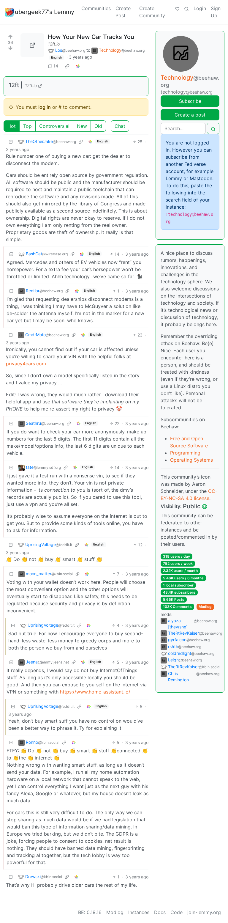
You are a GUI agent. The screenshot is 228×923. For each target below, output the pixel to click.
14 (55, 65)
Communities (96, 8)
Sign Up (216, 11)
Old (98, 126)
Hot (11, 126)
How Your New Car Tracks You (91, 36)
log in (44, 107)
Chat (120, 126)
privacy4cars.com (26, 364)
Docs (160, 912)
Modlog (205, 606)
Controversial (54, 126)
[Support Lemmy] (177, 8)
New (82, 126)
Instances (138, 912)
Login (200, 8)
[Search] (186, 8)
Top (27, 126)
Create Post (123, 11)
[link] (67, 66)
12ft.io (54, 43)
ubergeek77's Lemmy (44, 11)
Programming (185, 453)
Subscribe (190, 101)
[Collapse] (10, 141)
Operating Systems (191, 460)
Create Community (152, 11)
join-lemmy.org (204, 912)
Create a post (190, 115)
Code (176, 912)
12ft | (16, 85)
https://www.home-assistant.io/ (95, 692)
